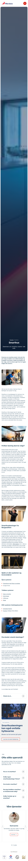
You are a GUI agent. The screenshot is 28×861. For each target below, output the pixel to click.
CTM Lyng (5, 598)
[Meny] (24, 3)
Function (5, 610)
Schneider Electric (7, 608)
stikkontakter (16, 544)
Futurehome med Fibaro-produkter (11, 583)
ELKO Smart (6, 596)
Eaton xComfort (7, 594)
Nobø (4, 600)
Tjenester (12, 340)
